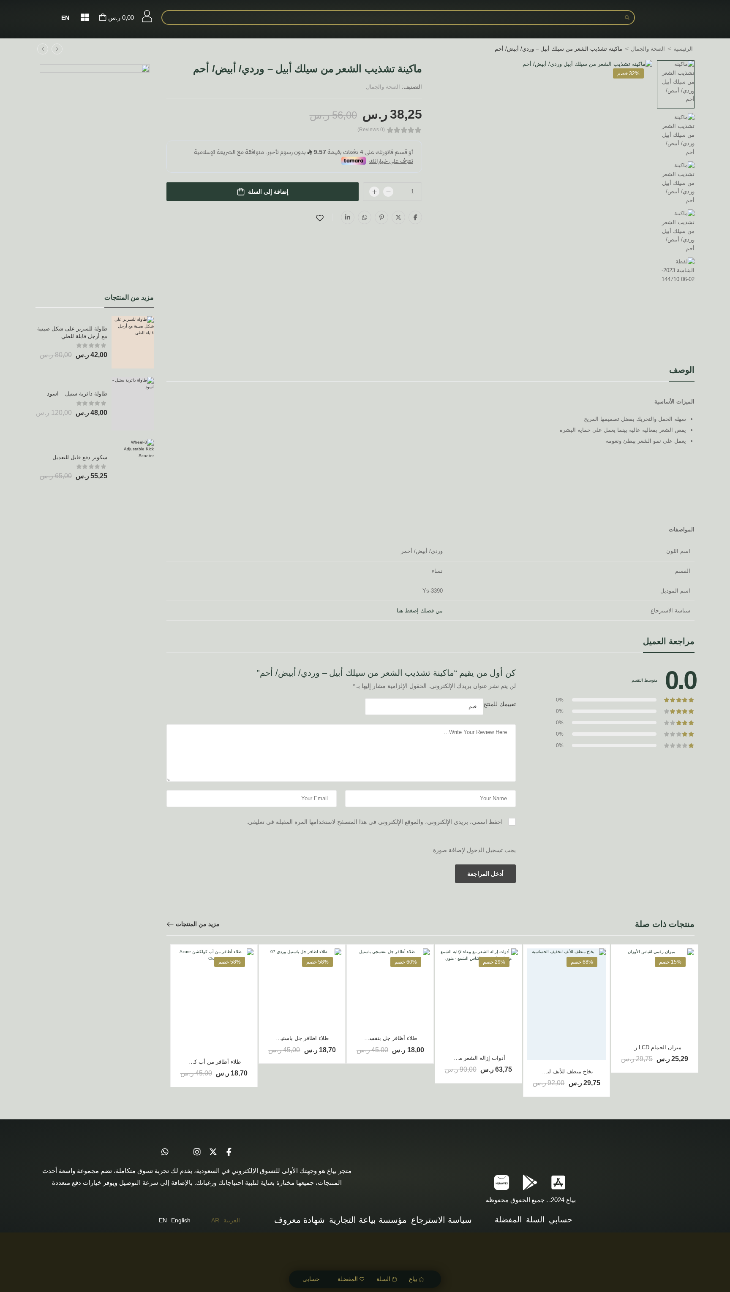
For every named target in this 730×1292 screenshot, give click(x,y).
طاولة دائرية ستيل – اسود (77, 393)
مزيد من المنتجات (198, 924)
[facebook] (229, 1152)
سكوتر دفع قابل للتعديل (79, 457)
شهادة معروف (299, 1219)
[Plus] (374, 192)
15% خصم (670, 962)
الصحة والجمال (648, 49)
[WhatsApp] (364, 217)
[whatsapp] (165, 1152)
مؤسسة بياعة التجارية (368, 1219)
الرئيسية (683, 49)
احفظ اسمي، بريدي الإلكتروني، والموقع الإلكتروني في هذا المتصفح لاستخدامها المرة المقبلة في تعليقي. (374, 821)
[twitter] (213, 1152)
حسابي (311, 1279)
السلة (383, 1279)
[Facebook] (415, 217)
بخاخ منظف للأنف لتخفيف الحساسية (551, 1071)
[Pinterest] (381, 217)
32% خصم (628, 73)
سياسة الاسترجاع (441, 1219)
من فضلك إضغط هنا (420, 610)
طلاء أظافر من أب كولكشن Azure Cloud (193, 1062)
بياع (413, 1279)
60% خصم (406, 962)
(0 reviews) (371, 130)
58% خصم (317, 962)
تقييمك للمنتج (499, 704)
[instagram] (197, 1152)
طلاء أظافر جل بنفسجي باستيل (380, 1038)
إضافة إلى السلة (268, 191)
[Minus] (388, 192)
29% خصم (494, 962)
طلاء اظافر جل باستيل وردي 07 (292, 1038)
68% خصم (582, 962)
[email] (181, 1152)
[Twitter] (398, 217)
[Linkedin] (347, 217)
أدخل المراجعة (485, 873)
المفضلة (348, 1279)
